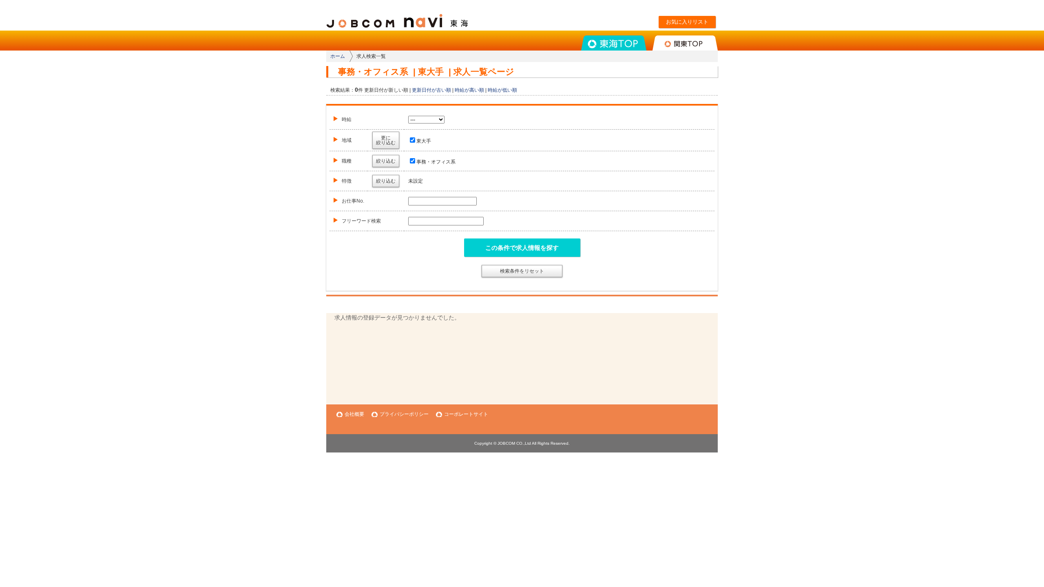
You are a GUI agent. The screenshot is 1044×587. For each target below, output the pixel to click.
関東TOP (685, 43)
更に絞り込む (386, 140)
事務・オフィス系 (436, 162)
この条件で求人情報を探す (522, 247)
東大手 (423, 141)
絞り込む (386, 161)
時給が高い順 (469, 90)
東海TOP (613, 43)
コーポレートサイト (466, 414)
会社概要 (354, 414)
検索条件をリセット (522, 271)
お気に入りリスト (687, 22)
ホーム (337, 56)
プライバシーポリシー (404, 414)
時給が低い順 (502, 90)
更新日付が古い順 (431, 90)
